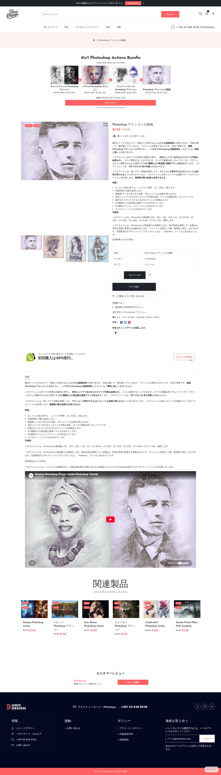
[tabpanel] (31, 242)
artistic (131, 317)
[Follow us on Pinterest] (129, 322)
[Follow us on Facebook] (121, 322)
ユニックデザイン (25, 728)
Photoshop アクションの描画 (156, 89)
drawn (149, 317)
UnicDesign (150, 258)
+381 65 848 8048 (26, 739)
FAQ (108, 27)
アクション (150, 264)
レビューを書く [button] (133, 682)
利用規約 (124, 739)
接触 (119, 27)
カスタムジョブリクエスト (87, 27)
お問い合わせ (23, 745)
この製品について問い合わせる (129, 296)
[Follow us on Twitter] (125, 322)
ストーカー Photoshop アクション (125, 625)
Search (170, 14)
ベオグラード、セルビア (29, 733)
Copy (191, 360)
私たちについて (50, 27)
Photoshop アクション (135, 312)
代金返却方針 (126, 734)
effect (157, 317)
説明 (27, 377)
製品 (66, 27)
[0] (206, 14)
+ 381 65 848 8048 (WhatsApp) (195, 27)
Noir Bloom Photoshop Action (94, 624)
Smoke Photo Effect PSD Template (187, 624)
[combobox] (110, 14)
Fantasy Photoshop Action (33, 624)
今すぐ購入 (134, 287)
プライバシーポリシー (130, 728)
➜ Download (133, 3)
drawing (140, 317)
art (124, 317)
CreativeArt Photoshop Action (155, 624)
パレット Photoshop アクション (64, 625)
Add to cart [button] (110, 102)
